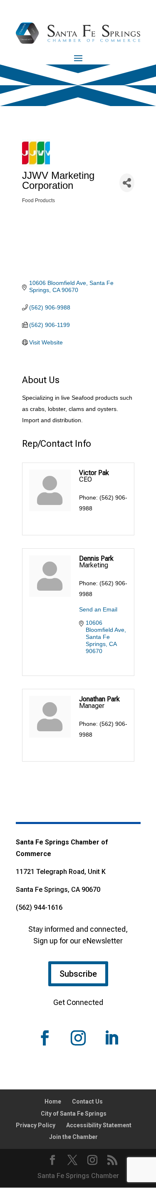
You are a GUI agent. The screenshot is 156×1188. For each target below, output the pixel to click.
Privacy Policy (35, 1125)
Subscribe (78, 974)
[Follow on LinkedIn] (111, 1038)
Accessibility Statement (98, 1125)
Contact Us (87, 1101)
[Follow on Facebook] (45, 1038)
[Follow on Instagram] (78, 1038)
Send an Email (98, 609)
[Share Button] (126, 182)
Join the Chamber (73, 1137)
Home (53, 1101)
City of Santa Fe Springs (73, 1113)
